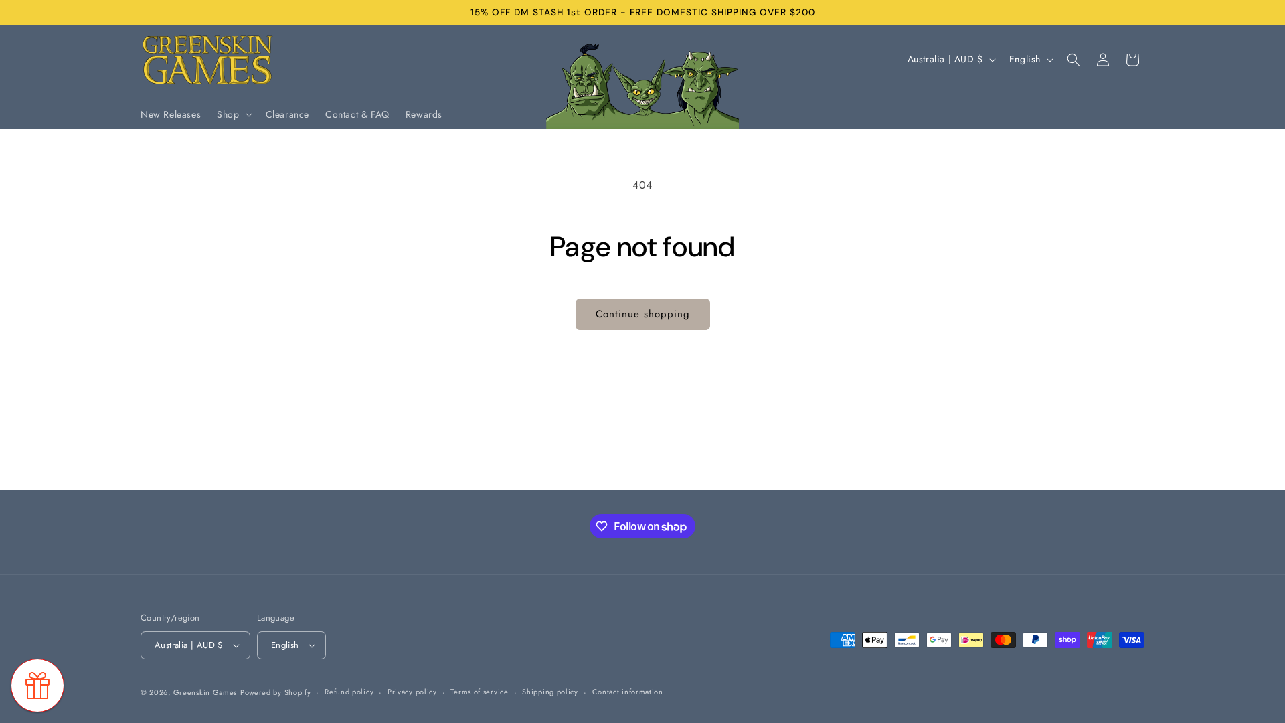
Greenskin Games (205, 692)
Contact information (627, 691)
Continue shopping (643, 314)
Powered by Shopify (275, 692)
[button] (233, 114)
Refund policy (349, 691)
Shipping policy (550, 691)
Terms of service (479, 691)
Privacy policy (412, 691)
